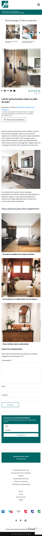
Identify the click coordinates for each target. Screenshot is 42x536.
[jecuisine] (25, 511)
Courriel (5, 395)
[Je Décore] (5, 5)
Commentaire (7, 360)
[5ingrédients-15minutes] (10, 511)
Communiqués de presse (21, 478)
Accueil (4, 11)
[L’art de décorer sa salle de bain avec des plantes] (21, 277)
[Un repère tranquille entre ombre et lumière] (21, 232)
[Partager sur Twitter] (5, 91)
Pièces (21, 491)
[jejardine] (39, 511)
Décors (9, 11)
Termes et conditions (21, 481)
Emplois (21, 476)
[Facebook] (16, 521)
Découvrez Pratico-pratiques (21, 473)
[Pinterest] (20, 521)
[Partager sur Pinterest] (8, 91)
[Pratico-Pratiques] (3, 511)
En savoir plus (21, 457)
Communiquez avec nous (21, 470)
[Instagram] (25, 521)
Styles (21, 494)
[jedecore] (32, 511)
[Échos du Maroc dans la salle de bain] (21, 322)
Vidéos (21, 500)
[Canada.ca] (32, 528)
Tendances (5, 110)
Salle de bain (15, 11)
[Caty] (18, 511)
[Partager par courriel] (14, 91)
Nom (4, 386)
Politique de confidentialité (21, 484)
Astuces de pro (21, 497)
